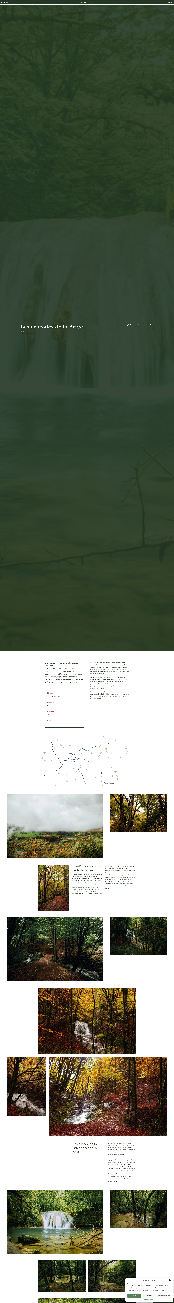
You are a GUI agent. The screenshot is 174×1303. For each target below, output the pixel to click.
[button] (170, 1280)
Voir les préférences (164, 1295)
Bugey (24, 331)
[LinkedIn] (169, 2)
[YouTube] (171, 2)
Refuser (149, 1295)
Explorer (4, 2)
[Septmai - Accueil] (128, 325)
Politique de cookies (148, 1299)
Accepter (134, 1295)
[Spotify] (172, 2)
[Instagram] (168, 2)
